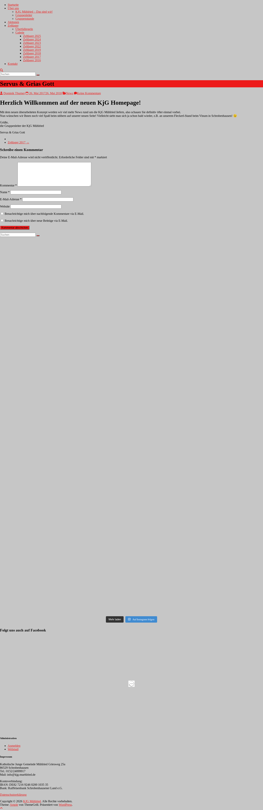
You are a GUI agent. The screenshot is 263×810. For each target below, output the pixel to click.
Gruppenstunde (24, 18)
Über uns (13, 8)
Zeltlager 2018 (32, 53)
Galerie (19, 32)
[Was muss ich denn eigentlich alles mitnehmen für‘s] (197, 576)
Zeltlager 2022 (32, 46)
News (69, 93)
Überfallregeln (24, 29)
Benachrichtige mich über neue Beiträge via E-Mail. (36, 220)
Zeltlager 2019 (32, 49)
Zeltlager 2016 (32, 60)
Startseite (13, 4)
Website (5, 206)
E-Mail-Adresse (11, 199)
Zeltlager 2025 (32, 36)
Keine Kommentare (89, 93)
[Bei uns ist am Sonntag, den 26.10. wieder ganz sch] (197, 351)
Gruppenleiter (23, 15)
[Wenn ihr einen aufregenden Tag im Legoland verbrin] (197, 275)
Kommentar (8, 185)
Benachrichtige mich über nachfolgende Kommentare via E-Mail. (44, 213)
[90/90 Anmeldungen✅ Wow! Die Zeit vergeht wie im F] (197, 426)
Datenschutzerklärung (13, 794)
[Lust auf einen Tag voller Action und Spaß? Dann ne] (197, 501)
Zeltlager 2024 (32, 39)
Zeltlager (13, 25)
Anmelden (14, 745)
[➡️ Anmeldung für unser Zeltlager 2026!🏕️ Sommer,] (65, 258)
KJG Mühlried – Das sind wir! (34, 11)
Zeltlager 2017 (32, 56)
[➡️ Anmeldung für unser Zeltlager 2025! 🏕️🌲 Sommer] (65, 501)
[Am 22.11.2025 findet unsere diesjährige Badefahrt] (65, 351)
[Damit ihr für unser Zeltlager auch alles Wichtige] (65, 426)
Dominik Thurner (14, 93)
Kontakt (13, 63)
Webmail (13, 749)
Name (5, 192)
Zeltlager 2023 (32, 43)
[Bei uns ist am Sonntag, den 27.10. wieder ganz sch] (65, 576)
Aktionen (13, 22)
